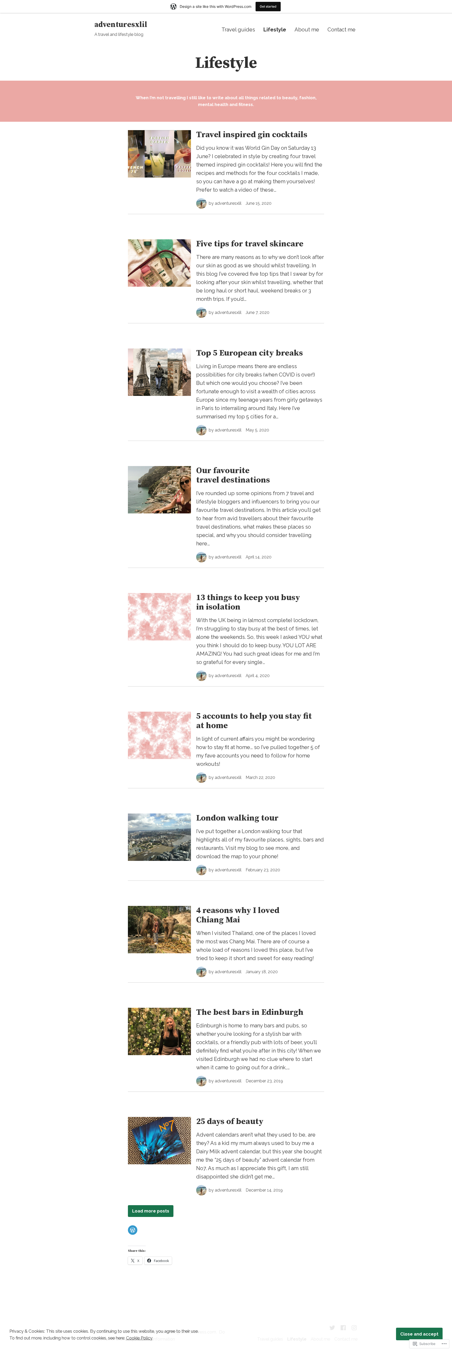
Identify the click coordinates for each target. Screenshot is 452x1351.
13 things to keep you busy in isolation (248, 602)
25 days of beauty (229, 1121)
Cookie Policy (139, 1338)
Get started (268, 6)
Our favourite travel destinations (233, 475)
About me (307, 29)
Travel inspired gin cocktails (251, 135)
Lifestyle (274, 29)
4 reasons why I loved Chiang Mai (237, 915)
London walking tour (237, 818)
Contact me (341, 29)
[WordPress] (132, 1230)
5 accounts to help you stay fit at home (254, 721)
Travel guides (238, 29)
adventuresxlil (120, 25)
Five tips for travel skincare (249, 244)
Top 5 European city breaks (249, 353)
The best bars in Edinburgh (249, 1012)
